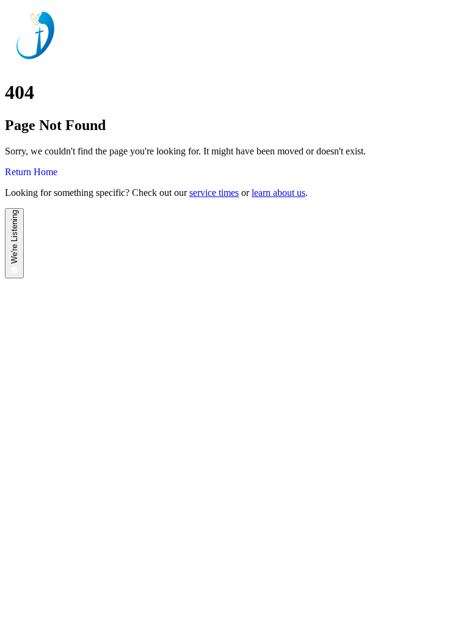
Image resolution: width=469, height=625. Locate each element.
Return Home (31, 172)
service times (214, 192)
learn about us (278, 192)
